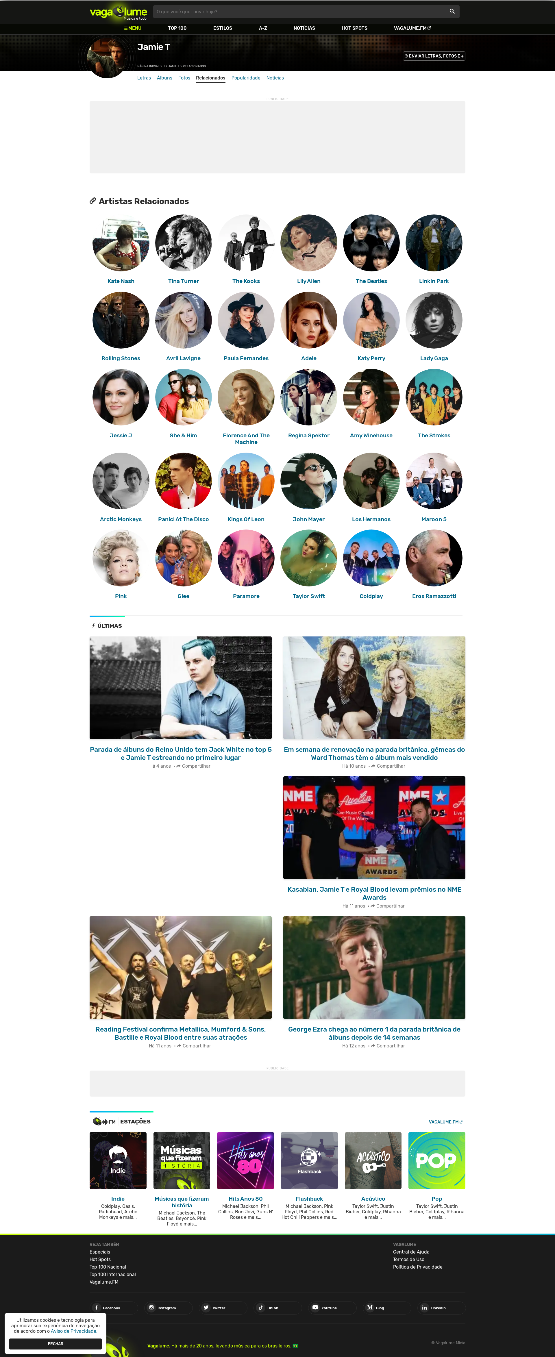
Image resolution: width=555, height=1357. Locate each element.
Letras (144, 78)
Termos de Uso (408, 1259)
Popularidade (246, 78)
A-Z (263, 28)
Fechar (55, 1344)
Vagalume (118, 12)
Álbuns (164, 78)
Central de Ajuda (411, 1252)
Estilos (222, 28)
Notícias (304, 28)
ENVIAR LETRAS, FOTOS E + (436, 56)
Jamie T (153, 46)
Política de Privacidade (418, 1267)
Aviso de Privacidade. (74, 1331)
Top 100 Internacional (113, 1274)
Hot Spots (354, 28)
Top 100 (177, 28)
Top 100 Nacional (108, 1267)
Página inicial (148, 66)
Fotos (184, 78)
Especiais (100, 1252)
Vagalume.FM (410, 28)
